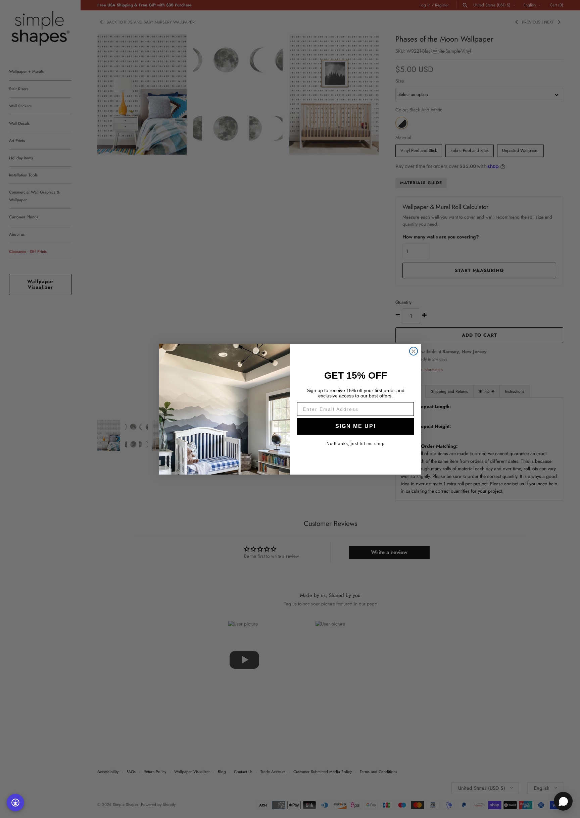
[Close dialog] (413, 351)
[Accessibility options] (15, 802)
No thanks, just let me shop (356, 443)
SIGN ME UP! (355, 426)
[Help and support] (563, 801)
